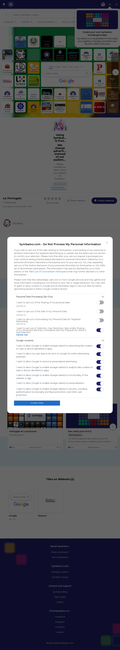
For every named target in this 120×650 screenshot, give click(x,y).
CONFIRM (37, 403)
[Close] (107, 242)
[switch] (100, 302)
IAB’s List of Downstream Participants (48, 271)
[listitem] (60, 297)
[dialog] (60, 325)
